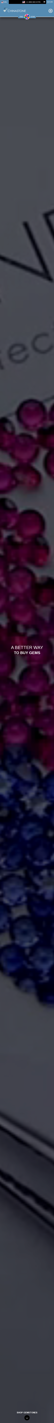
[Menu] (50, 10)
